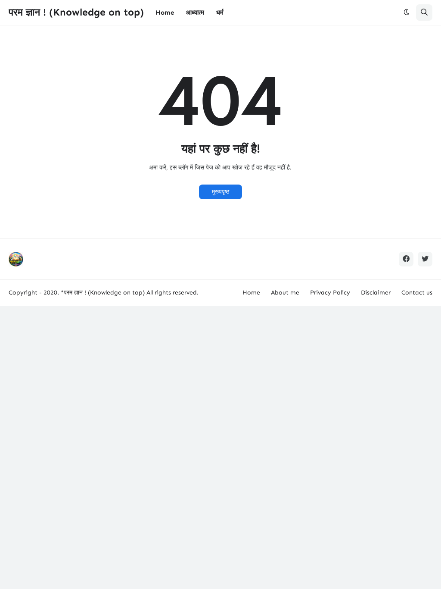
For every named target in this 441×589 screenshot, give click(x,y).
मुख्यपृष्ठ (220, 191)
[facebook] (406, 259)
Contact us (416, 292)
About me (285, 292)
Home (251, 292)
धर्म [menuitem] (220, 12)
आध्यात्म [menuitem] (195, 12)
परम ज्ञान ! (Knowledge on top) (76, 12)
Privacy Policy (330, 292)
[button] (406, 12)
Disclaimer (376, 292)
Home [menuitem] (164, 12)
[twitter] (425, 259)
